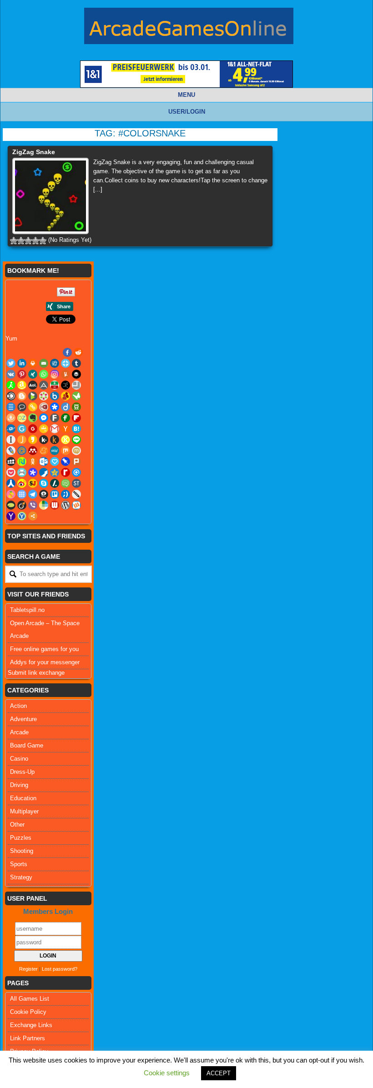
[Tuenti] (65, 494)
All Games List (29, 998)
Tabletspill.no (27, 610)
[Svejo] (10, 494)
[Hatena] (76, 428)
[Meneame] (43, 450)
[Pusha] (43, 472)
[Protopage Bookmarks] (32, 472)
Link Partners (27, 1038)
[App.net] (43, 385)
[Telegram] (32, 494)
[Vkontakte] (10, 374)
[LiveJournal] (10, 450)
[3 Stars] (28, 240)
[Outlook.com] (43, 461)
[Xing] (32, 374)
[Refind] (76, 472)
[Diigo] (65, 406)
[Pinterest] (21, 374)
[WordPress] (65, 505)
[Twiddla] (76, 494)
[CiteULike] (10, 406)
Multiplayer (24, 811)
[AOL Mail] (32, 385)
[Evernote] (32, 417)
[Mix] (65, 450)
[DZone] (21, 417)
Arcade (19, 732)
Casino (19, 758)
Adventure (23, 719)
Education (23, 798)
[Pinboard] (65, 461)
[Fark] (54, 417)
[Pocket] (10, 472)
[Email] (43, 363)
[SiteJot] (32, 483)
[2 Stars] (21, 240)
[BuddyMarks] (65, 396)
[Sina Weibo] (21, 483)
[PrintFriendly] (21, 472)
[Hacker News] (65, 428)
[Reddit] (78, 352)
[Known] (65, 439)
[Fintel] (65, 417)
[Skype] (43, 483)
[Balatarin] (54, 385)
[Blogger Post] (21, 396)
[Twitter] (10, 363)
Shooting (21, 850)
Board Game (26, 745)
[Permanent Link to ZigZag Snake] (50, 196)
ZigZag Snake (33, 151)
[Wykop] (76, 505)
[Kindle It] (54, 439)
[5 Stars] (42, 240)
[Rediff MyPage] (65, 472)
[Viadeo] (21, 505)
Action (18, 705)
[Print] (32, 363)
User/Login (186, 111)
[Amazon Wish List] (21, 385)
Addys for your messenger (45, 662)
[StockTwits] (76, 483)
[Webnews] (54, 505)
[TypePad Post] (10, 505)
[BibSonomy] (65, 385)
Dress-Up (22, 771)
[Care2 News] (76, 396)
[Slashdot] (54, 483)
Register (28, 969)
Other (17, 824)
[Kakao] (32, 439)
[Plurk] (76, 461)
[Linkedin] (21, 363)
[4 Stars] (35, 240)
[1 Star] (13, 240)
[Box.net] (54, 396)
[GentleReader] (21, 428)
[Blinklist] (10, 396)
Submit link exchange (36, 672)
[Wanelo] (43, 505)
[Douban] (76, 406)
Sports (18, 864)
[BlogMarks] (32, 396)
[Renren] (10, 483)
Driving (19, 785)
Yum (11, 338)
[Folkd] (10, 428)
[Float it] (65, 363)
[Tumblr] (76, 363)
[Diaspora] (54, 406)
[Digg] (54, 363)
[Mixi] (76, 450)
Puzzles (20, 837)
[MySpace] (10, 461)
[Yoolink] (21, 516)
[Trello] (54, 494)
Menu (186, 94)
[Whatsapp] (43, 374)
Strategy (21, 877)
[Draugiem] (10, 417)
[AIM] (10, 385)
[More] (32, 516)
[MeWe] (54, 450)
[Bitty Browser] (76, 385)
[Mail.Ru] (21, 450)
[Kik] (43, 439)
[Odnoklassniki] (32, 461)
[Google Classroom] (43, 428)
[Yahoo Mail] (10, 516)
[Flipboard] (76, 417)
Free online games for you (44, 649)
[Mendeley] (32, 450)
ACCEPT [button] (219, 1073)
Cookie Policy (28, 1011)
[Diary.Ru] (43, 406)
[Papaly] (54, 461)
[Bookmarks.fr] (43, 396)
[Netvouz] (21, 461)
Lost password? (59, 969)
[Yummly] (65, 374)
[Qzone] (54, 472)
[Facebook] (67, 352)
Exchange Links (31, 1025)
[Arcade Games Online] (189, 28)
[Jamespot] (21, 439)
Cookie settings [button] (167, 1073)
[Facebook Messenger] (43, 417)
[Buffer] (76, 374)
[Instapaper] (10, 439)
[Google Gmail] (54, 428)
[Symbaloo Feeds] (21, 494)
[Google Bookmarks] (32, 428)
